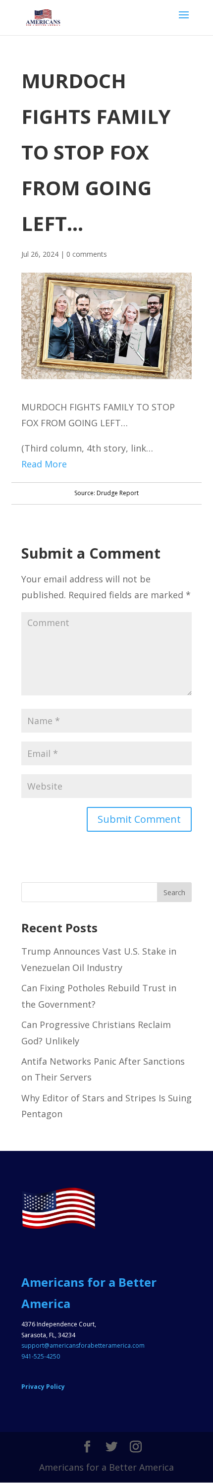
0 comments (86, 254)
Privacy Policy (43, 1386)
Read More (44, 464)
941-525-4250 (40, 1356)
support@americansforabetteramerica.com (83, 1345)
